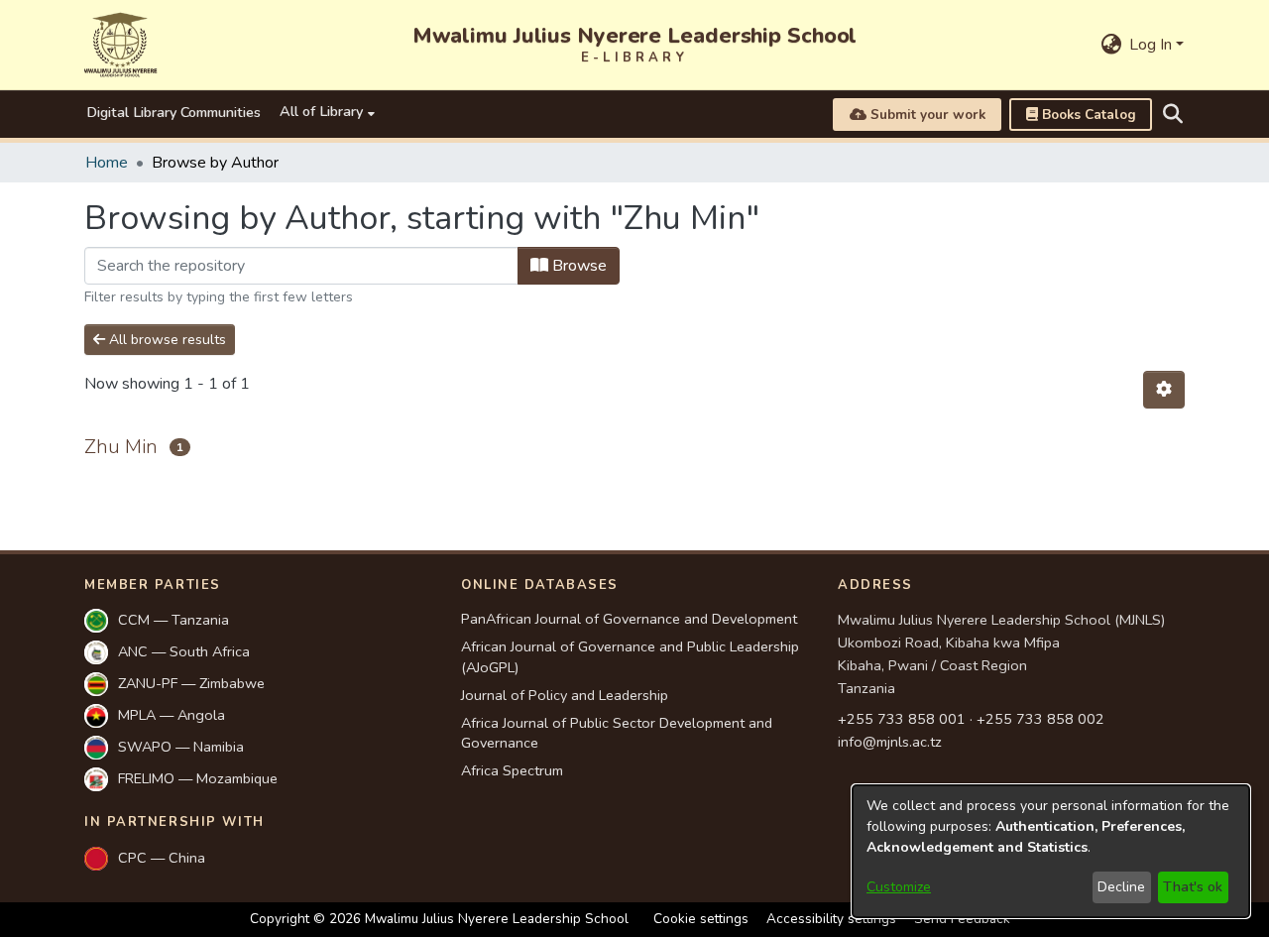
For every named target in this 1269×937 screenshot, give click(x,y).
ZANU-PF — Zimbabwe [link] (191, 683)
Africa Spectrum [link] (512, 770)
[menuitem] (326, 114)
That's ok (1192, 887)
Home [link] (106, 163)
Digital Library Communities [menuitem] (173, 112)
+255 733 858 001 (902, 719)
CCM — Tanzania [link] (173, 620)
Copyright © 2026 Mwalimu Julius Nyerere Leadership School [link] (439, 918)
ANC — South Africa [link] (184, 651)
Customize (898, 887)
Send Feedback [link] (962, 918)
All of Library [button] (321, 111)
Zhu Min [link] (121, 446)
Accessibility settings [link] (831, 918)
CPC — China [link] (161, 858)
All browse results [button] (165, 339)
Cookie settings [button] (701, 918)
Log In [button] (1152, 45)
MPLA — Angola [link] (171, 715)
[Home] (121, 44)
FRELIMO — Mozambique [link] (198, 778)
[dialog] (1051, 851)
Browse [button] (577, 266)
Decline (1121, 887)
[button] (1110, 44)
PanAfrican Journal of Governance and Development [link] (629, 619)
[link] (1080, 114)
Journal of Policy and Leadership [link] (564, 695)
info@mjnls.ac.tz (890, 742)
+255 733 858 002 (1040, 719)
